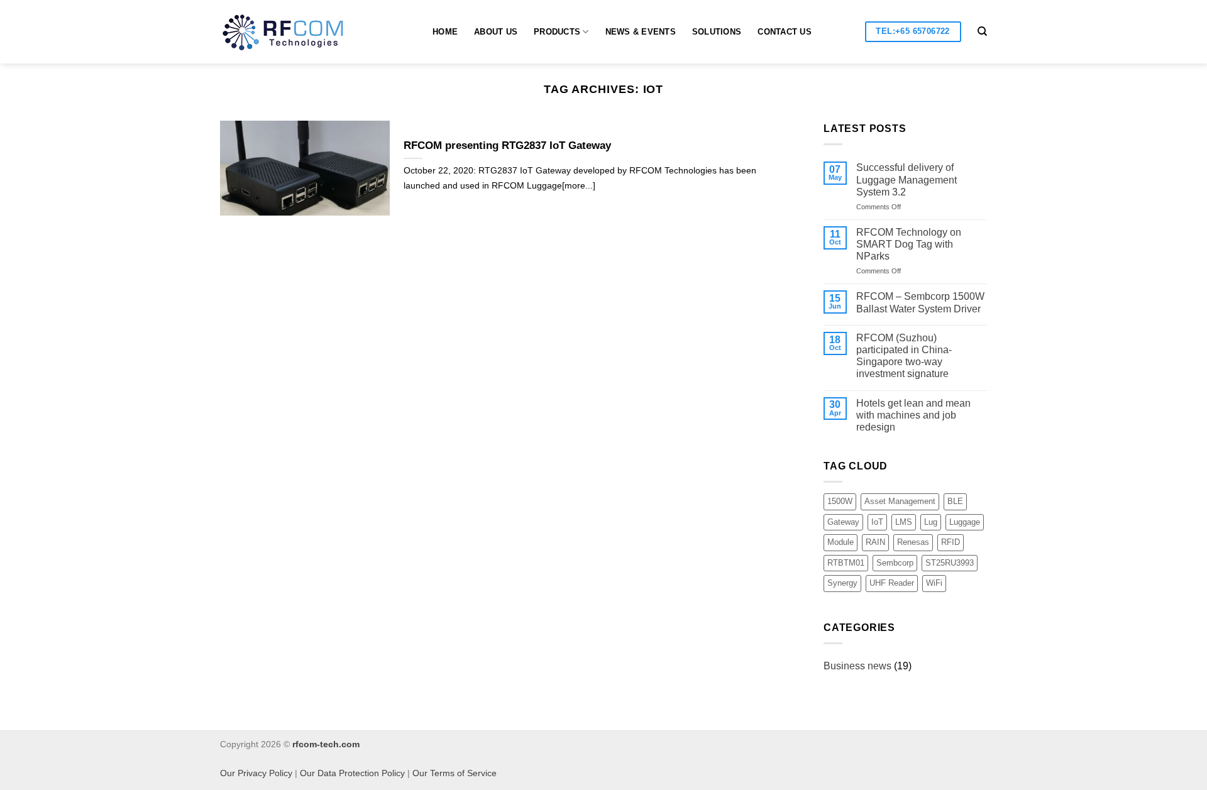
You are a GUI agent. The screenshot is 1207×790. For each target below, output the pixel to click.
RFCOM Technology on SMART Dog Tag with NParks (908, 244)
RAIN (875, 542)
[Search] (982, 31)
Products (557, 31)
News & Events (640, 31)
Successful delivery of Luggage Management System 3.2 (906, 179)
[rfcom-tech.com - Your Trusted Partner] (295, 32)
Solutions (716, 31)
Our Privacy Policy (256, 773)
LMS (903, 522)
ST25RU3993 (949, 563)
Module (840, 542)
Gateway (843, 522)
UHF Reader (891, 583)
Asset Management (899, 501)
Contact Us (785, 31)
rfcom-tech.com (326, 744)
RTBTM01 (845, 563)
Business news (857, 666)
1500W (839, 501)
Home (445, 31)
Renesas (913, 542)
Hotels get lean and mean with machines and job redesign (913, 415)
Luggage (964, 522)
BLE (955, 501)
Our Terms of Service (454, 773)
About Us (495, 31)
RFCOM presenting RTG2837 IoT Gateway (507, 145)
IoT (877, 522)
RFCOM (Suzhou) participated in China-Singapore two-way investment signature (904, 356)
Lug (930, 522)
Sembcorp (894, 563)
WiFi (934, 583)
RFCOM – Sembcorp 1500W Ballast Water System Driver (920, 302)
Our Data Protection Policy (352, 773)
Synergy (842, 583)
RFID (950, 542)
